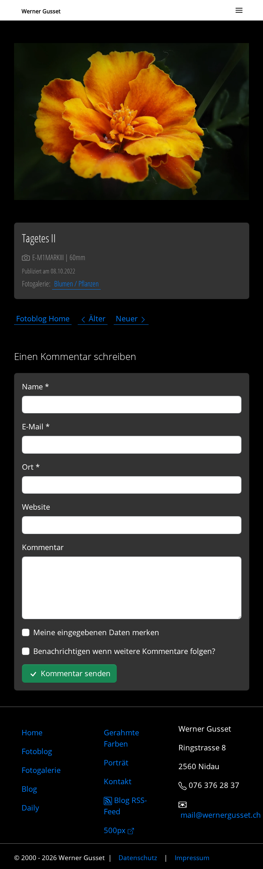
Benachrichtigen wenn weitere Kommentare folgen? (124, 651)
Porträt (116, 762)
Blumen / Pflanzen (76, 283)
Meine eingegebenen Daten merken (96, 632)
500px (116, 830)
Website (36, 507)
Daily (30, 807)
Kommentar (43, 547)
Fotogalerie (41, 770)
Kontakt (118, 781)
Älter (96, 318)
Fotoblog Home (43, 318)
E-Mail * (36, 426)
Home (32, 732)
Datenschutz (137, 857)
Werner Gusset (41, 11)
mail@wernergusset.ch (220, 815)
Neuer (128, 318)
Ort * (31, 467)
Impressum (192, 857)
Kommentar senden (75, 673)
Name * (35, 386)
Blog (29, 789)
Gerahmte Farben (121, 738)
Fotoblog (37, 751)
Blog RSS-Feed (125, 805)
